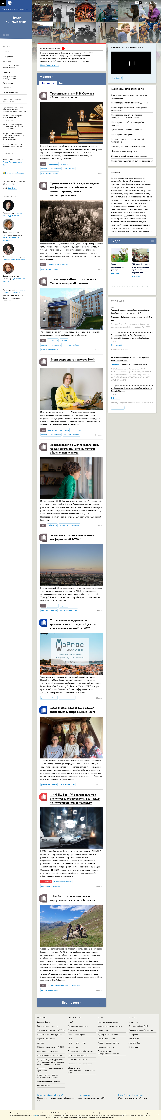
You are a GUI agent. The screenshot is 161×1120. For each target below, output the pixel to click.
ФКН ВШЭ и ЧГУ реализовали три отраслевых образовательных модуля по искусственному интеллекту (75, 798)
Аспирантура (73, 1047)
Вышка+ (71, 1038)
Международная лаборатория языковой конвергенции (129, 96)
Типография (133, 1034)
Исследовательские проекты (110, 1026)
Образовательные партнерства (80, 1064)
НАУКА (101, 1018)
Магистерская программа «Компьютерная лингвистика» (13, 117)
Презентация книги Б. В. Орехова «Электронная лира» (72, 95)
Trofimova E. (116, 364)
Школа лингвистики (16, 19)
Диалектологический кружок (124, 151)
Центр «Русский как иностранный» (126, 129)
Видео (115, 240)
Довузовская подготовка (78, 1026)
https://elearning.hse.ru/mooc (130, 1095)
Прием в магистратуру (77, 1043)
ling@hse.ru (12, 188)
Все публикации (118, 408)
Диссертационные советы (109, 1034)
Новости (46, 76)
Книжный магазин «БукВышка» (141, 1030)
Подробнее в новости (49, 65)
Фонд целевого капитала (47, 1051)
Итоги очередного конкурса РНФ (72, 359)
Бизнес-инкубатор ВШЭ (77, 1059)
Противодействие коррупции (49, 1055)
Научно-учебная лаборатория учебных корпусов (128, 123)
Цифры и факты (43, 1022)
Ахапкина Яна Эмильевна (14, 259)
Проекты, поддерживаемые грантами (128, 146)
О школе (6, 52)
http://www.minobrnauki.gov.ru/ (50, 1095)
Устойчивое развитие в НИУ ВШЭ (51, 1030)
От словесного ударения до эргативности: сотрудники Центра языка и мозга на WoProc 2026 (73, 624)
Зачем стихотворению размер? (117, 267)
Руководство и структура (47, 1026)
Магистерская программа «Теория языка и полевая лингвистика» (13, 126)
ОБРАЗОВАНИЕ (75, 1018)
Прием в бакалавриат (76, 1034)
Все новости (72, 1002)
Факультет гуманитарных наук (15, 8)
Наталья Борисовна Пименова (14, 291)
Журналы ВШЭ (134, 1043)
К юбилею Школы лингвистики (127, 47)
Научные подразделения (108, 1022)
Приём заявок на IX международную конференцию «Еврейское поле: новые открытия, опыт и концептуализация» (74, 189)
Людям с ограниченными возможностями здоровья (47, 1076)
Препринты (7, 87)
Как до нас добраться (14, 173)
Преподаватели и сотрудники (49, 1034)
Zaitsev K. (115, 398)
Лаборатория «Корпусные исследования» (130, 102)
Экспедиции (8, 83)
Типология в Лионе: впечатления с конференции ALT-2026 (72, 537)
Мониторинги (104, 1030)
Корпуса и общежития (46, 1038)
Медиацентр (134, 1038)
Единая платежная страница (48, 1081)
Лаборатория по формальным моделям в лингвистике (129, 109)
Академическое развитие (108, 1043)
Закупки (40, 1043)
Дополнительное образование (80, 1051)
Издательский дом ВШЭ (138, 1026)
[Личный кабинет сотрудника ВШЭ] (150, 3)
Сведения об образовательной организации (50, 1069)
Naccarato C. (116, 345)
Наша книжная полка (11, 92)
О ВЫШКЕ (41, 1018)
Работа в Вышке (43, 1085)
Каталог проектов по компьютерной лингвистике (127, 140)
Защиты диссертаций (106, 1038)
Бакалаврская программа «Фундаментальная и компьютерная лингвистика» (14, 109)
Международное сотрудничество (9, 77)
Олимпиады (72, 1030)
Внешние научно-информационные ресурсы (109, 1052)
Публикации (117, 301)
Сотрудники (8, 56)
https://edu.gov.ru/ (85, 1095)
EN (140, 3)
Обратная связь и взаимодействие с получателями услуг (81, 1070)
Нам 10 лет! (117, 78)
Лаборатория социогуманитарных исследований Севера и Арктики (126, 116)
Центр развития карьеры (78, 1055)
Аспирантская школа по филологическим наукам (12, 145)
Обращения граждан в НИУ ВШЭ (50, 1047)
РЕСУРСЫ (133, 1018)
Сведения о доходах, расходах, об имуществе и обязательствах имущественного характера (50, 1061)
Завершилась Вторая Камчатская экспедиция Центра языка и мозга (72, 710)
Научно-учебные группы (122, 134)
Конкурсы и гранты (106, 1047)
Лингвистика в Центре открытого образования (132, 160)
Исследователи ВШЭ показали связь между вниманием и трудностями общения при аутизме (74, 448)
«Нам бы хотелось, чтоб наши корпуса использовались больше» (72, 898)
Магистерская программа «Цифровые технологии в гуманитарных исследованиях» (13, 136)
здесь (140, 1113)
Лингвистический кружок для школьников (129, 156)
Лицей (70, 1022)
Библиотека (133, 1022)
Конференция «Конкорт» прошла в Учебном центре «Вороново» (73, 281)
